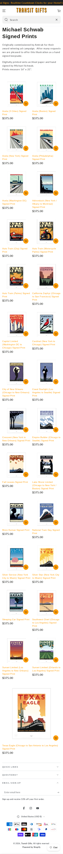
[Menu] (4, 10)
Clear (50, 19)
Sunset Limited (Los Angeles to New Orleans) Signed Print (15, 670)
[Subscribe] (59, 792)
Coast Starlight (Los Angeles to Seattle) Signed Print (46, 392)
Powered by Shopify (31, 847)
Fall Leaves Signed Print (15, 482)
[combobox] (28, 20)
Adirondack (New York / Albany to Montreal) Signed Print (44, 203)
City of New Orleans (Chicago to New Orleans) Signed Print (16, 392)
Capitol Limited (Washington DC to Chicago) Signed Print (13, 344)
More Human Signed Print (15, 530)
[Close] (56, 20)
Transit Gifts (26, 843)
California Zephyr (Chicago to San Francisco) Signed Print (46, 296)
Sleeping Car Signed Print (15, 619)
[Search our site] (6, 19)
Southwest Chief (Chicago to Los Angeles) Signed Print (45, 622)
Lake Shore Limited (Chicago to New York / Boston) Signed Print (44, 485)
